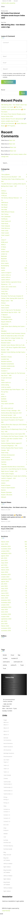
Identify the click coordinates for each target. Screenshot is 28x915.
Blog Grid (6, 858)
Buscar (3, 90)
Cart (5, 837)
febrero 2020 (5, 626)
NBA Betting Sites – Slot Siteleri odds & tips (14, 104)
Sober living (4, 452)
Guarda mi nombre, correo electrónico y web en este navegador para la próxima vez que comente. (14, 75)
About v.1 (6, 725)
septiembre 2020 (6, 619)
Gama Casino (5, 307)
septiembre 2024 (6, 553)
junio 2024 (4, 560)
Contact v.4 (7, 821)
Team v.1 (6, 762)
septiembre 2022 (6, 607)
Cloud (12, 655)
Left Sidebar (7, 860)
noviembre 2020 (6, 614)
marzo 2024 (4, 567)
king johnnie (4, 324)
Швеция (3, 497)
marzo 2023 (4, 593)
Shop (5, 828)
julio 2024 (4, 558)
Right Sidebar (7, 867)
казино (3, 483)
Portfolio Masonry (8, 846)
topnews (3, 462)
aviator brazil (5, 251)
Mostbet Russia (5, 368)
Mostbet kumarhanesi (7, 364)
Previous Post (4, 11)
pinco (2, 394)
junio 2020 (4, 623)
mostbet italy (5, 359)
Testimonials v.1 (8, 784)
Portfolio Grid (7, 842)
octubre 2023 (5, 577)
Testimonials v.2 (8, 787)
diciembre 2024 (5, 546)
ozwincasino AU (18, 661)
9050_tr (3, 244)
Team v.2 (6, 765)
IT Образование (6, 317)
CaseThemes (6, 911)
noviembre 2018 (6, 630)
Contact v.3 (7, 818)
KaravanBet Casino (6, 319)
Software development (8, 455)
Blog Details (7, 882)
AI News (3, 247)
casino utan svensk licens (8, 286)
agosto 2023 (5, 581)
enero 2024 (4, 572)
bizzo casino (5, 263)
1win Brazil (4, 207)
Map (19, 655)
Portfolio (6, 840)
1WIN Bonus (4, 202)
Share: (3, 6)
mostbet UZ (14, 658)
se (1, 406)
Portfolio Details (8, 849)
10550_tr (3, 191)
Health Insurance (8, 746)
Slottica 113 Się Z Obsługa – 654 (10, 410)
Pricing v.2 (6, 803)
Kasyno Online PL (6, 321)
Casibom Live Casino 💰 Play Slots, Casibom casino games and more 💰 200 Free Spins (13, 109)
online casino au (6, 382)
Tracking (3, 464)
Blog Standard (7, 870)
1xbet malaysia (5, 226)
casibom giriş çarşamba (8, 3)
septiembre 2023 (6, 579)
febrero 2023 (5, 595)
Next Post (3, 22)
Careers (6, 778)
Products (6, 830)
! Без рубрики (5, 174)
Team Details (7, 775)
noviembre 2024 (6, 549)
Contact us (7, 809)
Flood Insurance (8, 756)
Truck (4, 668)
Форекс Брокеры (6, 492)
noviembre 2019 (6, 628)
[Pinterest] (8, 6)
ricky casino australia (7, 403)
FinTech (3, 303)
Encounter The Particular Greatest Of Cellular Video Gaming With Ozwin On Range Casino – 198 (12, 298)
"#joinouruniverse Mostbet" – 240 (11, 177)
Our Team (6, 760)
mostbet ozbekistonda (7, 366)
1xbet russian (5, 233)
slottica (5, 665)
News (2, 380)
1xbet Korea (4, 223)
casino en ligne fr (6, 272)
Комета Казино (5, 485)
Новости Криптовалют (8, 487)
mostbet (5, 658)
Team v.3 (6, 768)
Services (6, 738)
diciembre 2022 (5, 600)
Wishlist (6, 833)
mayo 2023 (4, 588)
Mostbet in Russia (6, 357)
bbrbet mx (4, 261)
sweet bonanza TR (6, 459)
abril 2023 (4, 591)
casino (3, 270)
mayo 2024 (4, 563)
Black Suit (12, 140)
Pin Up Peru (4, 392)
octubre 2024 (5, 551)
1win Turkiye (4, 214)
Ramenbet (4, 401)
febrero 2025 (5, 542)
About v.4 (6, 734)
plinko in (3, 396)
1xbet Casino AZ (6, 221)
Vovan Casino (5, 480)
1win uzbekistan (5, 216)
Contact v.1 (7, 811)
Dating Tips (4, 293)
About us (6, 722)
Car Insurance (7, 740)
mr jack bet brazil (6, 378)
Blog (5, 852)
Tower (22, 665)
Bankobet (4, 256)
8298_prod (4, 242)
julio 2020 (4, 621)
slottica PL (13, 665)
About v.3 (6, 731)
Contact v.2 (7, 815)
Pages (5, 720)
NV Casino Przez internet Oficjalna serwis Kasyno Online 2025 (13, 15)
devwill (16, 1)
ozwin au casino (6, 387)
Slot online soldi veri (7, 408)
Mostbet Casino (5, 343)
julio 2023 (4, 584)
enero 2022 (4, 612)
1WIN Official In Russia (7, 212)
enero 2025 (4, 544)
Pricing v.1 (6, 799)
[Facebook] (5, 6)
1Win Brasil (4, 205)
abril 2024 (4, 565)
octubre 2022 (5, 605)
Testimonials (7, 782)
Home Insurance (8, 743)
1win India (4, 209)
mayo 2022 (4, 609)
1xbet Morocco (5, 228)
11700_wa (4, 195)
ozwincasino (6, 661)
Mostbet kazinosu (6, 361)
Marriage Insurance (9, 753)
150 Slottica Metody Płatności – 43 (11, 198)
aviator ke (4, 254)
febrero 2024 (5, 570)
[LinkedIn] (9, 6)
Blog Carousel (7, 854)
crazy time (4, 291)
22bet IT (3, 240)
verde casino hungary (7, 473)
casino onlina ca (6, 275)
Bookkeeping (5, 265)
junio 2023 (4, 586)
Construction (5, 289)
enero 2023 (4, 598)
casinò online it (5, 279)
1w (2, 200)
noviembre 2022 (6, 602)
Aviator (3, 249)
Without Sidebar (8, 863)
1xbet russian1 (5, 235)
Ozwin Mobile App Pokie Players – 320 (12, 389)
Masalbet (4, 331)
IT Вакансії (4, 314)
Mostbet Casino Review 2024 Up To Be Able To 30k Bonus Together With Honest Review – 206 (13, 347)
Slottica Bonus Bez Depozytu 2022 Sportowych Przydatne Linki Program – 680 (12, 420)
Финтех (3, 490)
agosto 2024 (5, 556)
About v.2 (6, 728)
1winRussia (4, 219)
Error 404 (6, 825)
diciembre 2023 (5, 574)
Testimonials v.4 (8, 794)
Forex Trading (5, 305)
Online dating (5, 385)
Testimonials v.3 (8, 790)
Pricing (5, 797)
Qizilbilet (3, 399)
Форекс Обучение (6, 494)
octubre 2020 (5, 616)
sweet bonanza (5, 457)
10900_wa (4, 193)
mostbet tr (4, 371)
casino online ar (5, 277)
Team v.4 (6, 772)
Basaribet (4, 258)
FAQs (5, 806)
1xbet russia (4, 230)
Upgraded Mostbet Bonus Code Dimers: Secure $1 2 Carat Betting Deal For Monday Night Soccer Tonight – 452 (14, 469)
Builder (3, 268)
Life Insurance (7, 750)
